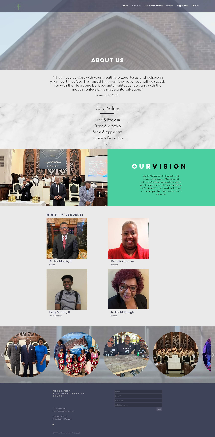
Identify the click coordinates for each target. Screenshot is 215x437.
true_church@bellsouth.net (63, 411)
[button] (153, 5)
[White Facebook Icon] (53, 424)
